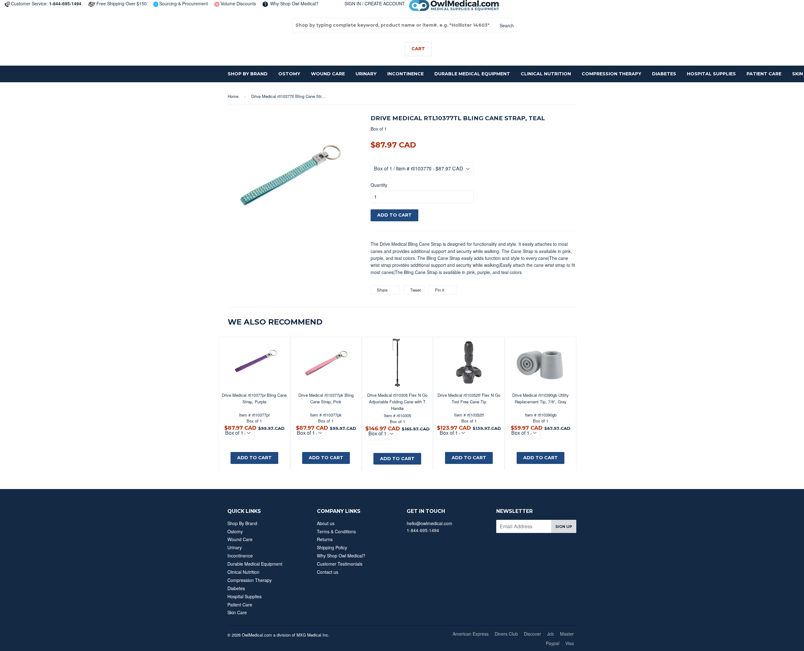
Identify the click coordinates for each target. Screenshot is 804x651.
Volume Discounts (238, 3)
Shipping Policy (332, 547)
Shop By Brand (248, 74)
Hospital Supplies (711, 74)
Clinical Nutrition (546, 74)
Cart (418, 48)
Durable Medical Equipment (472, 74)
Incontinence (405, 74)
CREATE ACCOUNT (385, 3)
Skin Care (237, 612)
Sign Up (563, 526)
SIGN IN (353, 3)
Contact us (327, 572)
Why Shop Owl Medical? (293, 3)
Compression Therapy (611, 74)
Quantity (379, 185)
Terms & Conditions (336, 531)
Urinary (366, 74)
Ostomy (289, 74)
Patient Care (764, 74)
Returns (325, 539)
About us (325, 523)
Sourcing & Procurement (183, 3)
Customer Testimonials (339, 564)
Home (233, 96)
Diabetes (664, 74)
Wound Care (328, 74)
